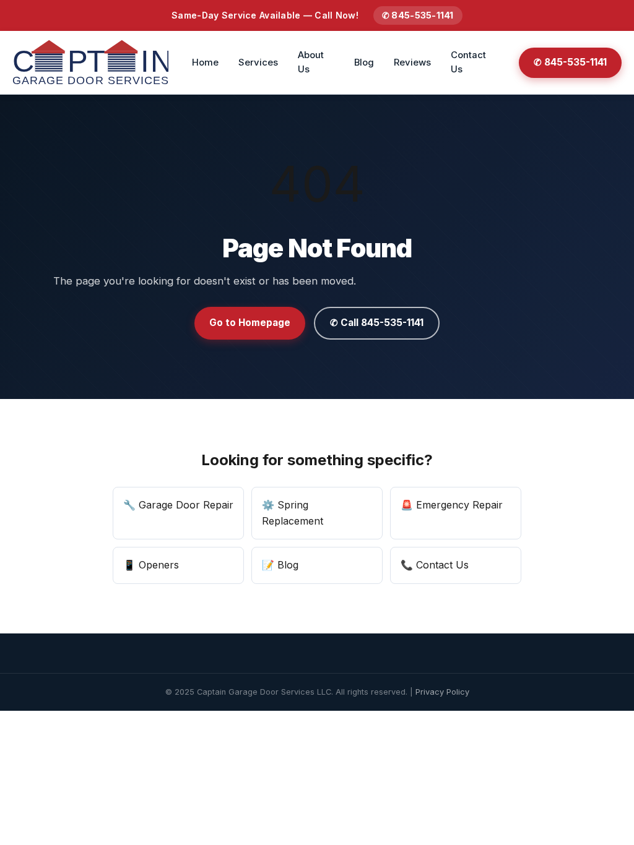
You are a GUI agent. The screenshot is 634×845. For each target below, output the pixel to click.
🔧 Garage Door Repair (178, 505)
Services (258, 62)
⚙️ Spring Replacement (292, 513)
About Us (311, 62)
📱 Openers (151, 565)
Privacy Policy (442, 692)
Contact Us (468, 62)
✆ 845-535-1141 (418, 15)
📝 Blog (280, 565)
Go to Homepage (249, 322)
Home (205, 62)
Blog (364, 62)
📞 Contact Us (435, 565)
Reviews (412, 62)
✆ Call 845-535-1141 (376, 322)
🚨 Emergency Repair (452, 505)
